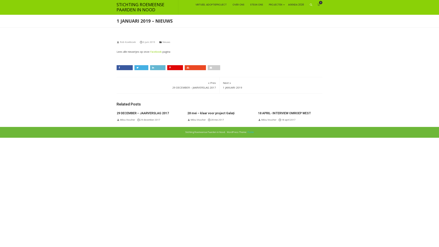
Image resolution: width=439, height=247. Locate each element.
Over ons (238, 4)
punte (251, 132)
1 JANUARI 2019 (232, 85)
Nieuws (166, 42)
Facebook (156, 51)
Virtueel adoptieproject (211, 4)
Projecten (275, 4)
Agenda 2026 (296, 4)
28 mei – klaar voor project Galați (211, 113)
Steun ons (256, 4)
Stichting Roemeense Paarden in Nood (140, 7)
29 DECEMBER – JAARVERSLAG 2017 (194, 85)
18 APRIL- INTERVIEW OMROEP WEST (284, 113)
